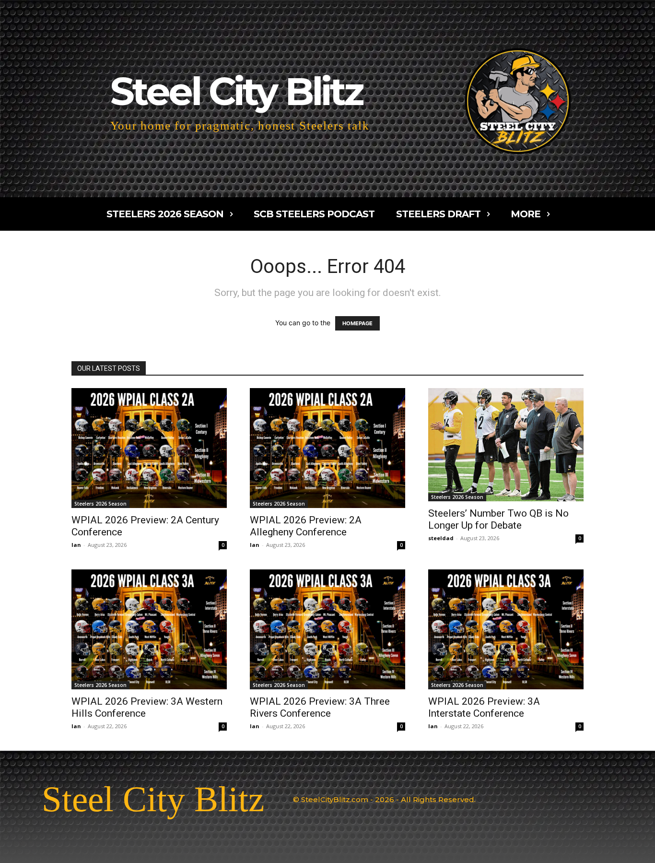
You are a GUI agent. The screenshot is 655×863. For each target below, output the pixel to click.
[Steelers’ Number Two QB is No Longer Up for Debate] (506, 444)
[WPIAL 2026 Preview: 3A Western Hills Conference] (149, 629)
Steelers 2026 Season (100, 503)
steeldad (441, 538)
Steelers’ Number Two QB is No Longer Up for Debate (498, 519)
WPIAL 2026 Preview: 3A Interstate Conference (484, 707)
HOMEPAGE (357, 323)
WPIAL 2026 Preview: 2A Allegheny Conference (306, 526)
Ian (76, 544)
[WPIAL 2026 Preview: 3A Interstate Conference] (506, 629)
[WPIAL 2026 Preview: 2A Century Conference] (149, 448)
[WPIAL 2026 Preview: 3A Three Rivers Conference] (327, 629)
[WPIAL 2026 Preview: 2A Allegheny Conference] (327, 448)
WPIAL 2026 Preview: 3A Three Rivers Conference (320, 707)
